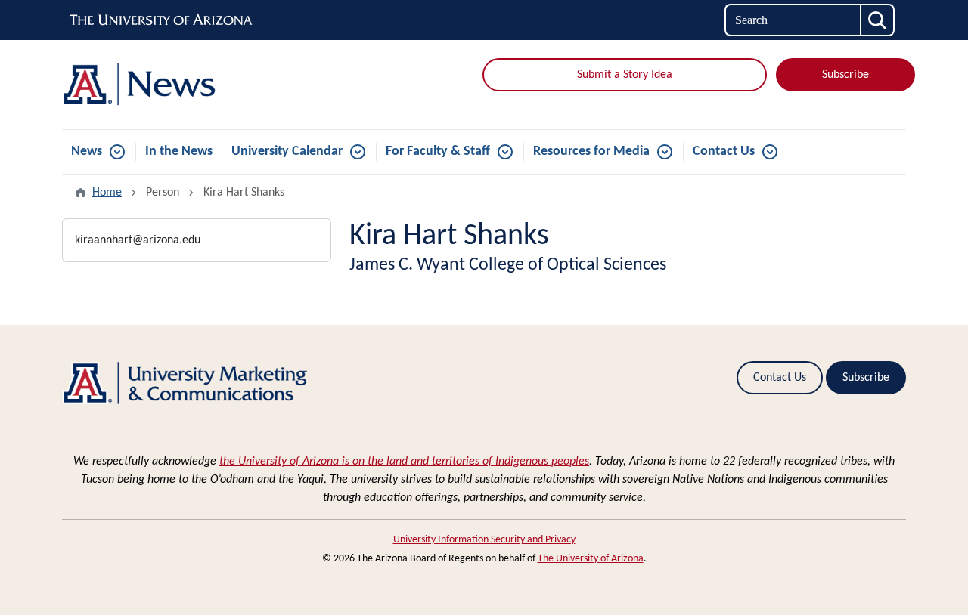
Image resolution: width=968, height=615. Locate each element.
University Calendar (287, 151)
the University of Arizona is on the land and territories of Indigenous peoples (404, 462)
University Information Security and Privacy (484, 539)
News (86, 151)
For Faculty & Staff (438, 151)
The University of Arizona (591, 558)
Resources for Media (591, 151)
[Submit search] (878, 20)
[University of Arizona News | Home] (196, 84)
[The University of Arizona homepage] (162, 20)
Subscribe (845, 75)
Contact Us (724, 151)
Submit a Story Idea (624, 75)
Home (107, 193)
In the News (179, 151)
